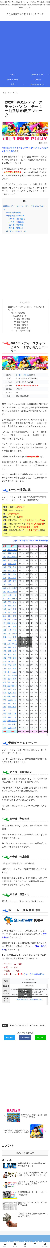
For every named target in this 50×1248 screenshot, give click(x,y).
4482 (4, 567)
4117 (4, 599)
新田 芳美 (12, 693)
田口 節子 (12, 626)
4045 (4, 560)
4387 (4, 602)
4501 (4, 592)
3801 (4, 700)
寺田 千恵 (12, 714)
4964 (4, 595)
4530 (4, 630)
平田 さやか (12, 620)
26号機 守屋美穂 (16, 222)
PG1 (5, 1025)
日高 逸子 (12, 647)
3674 (4, 578)
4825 (4, 606)
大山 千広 (12, 710)
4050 (4, 626)
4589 (4, 574)
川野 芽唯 (12, 581)
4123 (4, 679)
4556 (4, 571)
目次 (22, 302)
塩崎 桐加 (12, 574)
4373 (4, 724)
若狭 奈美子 (12, 724)
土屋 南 (12, 595)
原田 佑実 (12, 640)
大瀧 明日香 (12, 634)
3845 (4, 665)
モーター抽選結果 (13, 212)
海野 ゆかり (12, 682)
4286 (4, 620)
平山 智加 (12, 602)
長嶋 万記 (12, 689)
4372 (4, 640)
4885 (4, 710)
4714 (4, 550)
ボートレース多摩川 (23, 375)
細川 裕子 (12, 679)
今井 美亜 (12, 637)
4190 (4, 689)
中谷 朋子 (12, 665)
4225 (4, 728)
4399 (4, 654)
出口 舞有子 (12, 557)
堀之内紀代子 (12, 686)
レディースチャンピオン (19, 1025)
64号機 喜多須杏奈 (17, 219)
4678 (4, 564)
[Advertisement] (25, 46)
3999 (4, 634)
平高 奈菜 (12, 707)
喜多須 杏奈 (12, 550)
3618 (4, 682)
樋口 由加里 (12, 592)
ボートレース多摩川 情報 (16, 231)
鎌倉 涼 (12, 717)
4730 (4, 644)
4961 (4, 553)
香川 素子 (12, 703)
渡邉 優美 (12, 651)
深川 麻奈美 (12, 675)
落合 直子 (12, 668)
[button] (45, 613)
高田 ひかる (12, 623)
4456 (4, 717)
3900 (4, 703)
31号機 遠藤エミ (16, 228)
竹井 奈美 (12, 571)
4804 (4, 623)
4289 (4, 668)
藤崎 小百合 (12, 696)
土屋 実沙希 (12, 644)
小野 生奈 (12, 630)
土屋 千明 (12, 728)
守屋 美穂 (12, 567)
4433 (4, 581)
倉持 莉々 (12, 606)
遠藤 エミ (12, 585)
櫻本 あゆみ (12, 672)
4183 (4, 658)
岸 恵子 (12, 578)
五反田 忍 (12, 700)
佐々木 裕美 (12, 560)
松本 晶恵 (12, 654)
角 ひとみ (12, 661)
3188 (4, 647)
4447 (4, 675)
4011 (4, 686)
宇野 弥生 (12, 658)
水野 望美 (12, 564)
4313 (4, 721)
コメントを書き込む (25, 1153)
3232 (4, 588)
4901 (4, 557)
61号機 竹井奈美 (16, 225)
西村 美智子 (12, 721)
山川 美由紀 (12, 588)
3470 (4, 693)
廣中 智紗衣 (12, 599)
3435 (4, 714)
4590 (4, 651)
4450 (4, 707)
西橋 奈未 (12, 553)
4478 (4, 672)
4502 (4, 585)
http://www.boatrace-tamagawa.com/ (29, 999)
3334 (4, 661)
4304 (4, 696)
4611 (4, 637)
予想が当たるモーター (15, 216)
